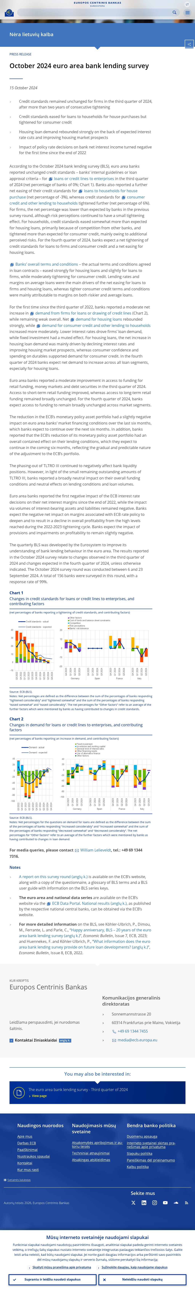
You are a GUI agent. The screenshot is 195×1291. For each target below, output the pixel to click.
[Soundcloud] (176, 1202)
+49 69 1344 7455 (133, 1032)
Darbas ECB (26, 1143)
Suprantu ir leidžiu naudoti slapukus (53, 1279)
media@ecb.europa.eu (137, 1040)
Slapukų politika (139, 1154)
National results (96, 904)
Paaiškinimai (27, 1150)
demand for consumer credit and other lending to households (96, 326)
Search (174, 12)
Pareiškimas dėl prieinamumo (151, 1160)
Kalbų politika (138, 1167)
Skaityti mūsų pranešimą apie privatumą (62, 1267)
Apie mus (24, 1136)
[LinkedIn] (144, 1202)
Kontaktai (24, 1163)
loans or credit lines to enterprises (84, 179)
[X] (133, 1202)
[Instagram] (154, 1202)
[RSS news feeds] (186, 1202)
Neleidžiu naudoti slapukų (142, 1279)
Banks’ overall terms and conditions (46, 265)
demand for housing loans (99, 320)
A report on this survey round (45, 877)
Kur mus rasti (28, 1170)
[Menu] (187, 13)
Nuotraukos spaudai (33, 1156)
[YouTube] (165, 1202)
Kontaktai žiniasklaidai (36, 1041)
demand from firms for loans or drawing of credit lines (83, 313)
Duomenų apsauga (142, 1136)
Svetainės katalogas (19, 1180)
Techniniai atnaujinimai (91, 1153)
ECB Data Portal (66, 904)
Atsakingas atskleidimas (91, 1160)
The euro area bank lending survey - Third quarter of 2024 (78, 1092)
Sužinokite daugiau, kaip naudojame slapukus (135, 1267)
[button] (187, 4)
